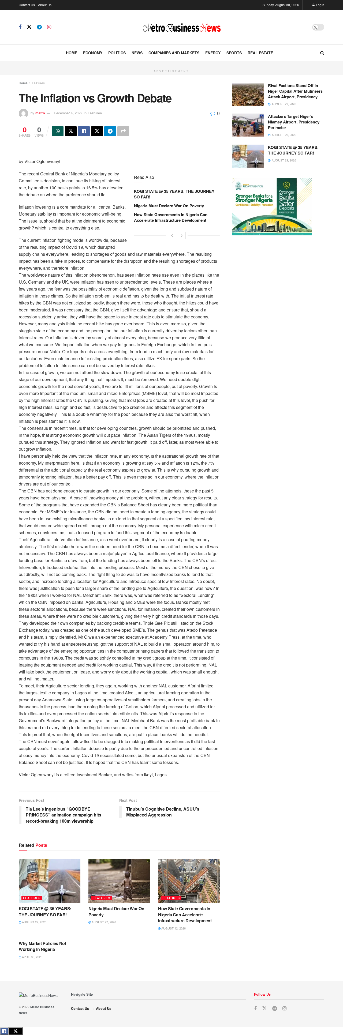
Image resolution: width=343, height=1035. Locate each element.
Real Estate (260, 52)
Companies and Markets (173, 52)
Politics (117, 52)
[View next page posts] (182, 235)
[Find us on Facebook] (20, 27)
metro (40, 112)
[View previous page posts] (172, 235)
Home (71, 52)
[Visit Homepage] (181, 27)
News (137, 52)
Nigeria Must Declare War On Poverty (169, 206)
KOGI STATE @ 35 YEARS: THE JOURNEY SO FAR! (174, 194)
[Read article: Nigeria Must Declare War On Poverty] (119, 881)
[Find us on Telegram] (39, 27)
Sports (234, 52)
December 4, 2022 (68, 112)
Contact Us (27, 4)
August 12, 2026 (173, 928)
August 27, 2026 (103, 922)
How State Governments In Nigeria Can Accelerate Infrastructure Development (170, 217)
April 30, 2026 (31, 957)
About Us (44, 4)
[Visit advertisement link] (171, 64)
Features (38, 83)
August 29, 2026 (33, 922)
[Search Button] (322, 53)
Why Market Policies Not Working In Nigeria (42, 946)
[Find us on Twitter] (29, 27)
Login (319, 4)
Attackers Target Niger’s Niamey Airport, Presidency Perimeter (293, 121)
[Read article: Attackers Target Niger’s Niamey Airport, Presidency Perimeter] (248, 125)
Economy (92, 52)
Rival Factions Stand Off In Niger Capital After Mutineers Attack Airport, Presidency (295, 91)
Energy (213, 52)
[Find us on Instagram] (49, 27)
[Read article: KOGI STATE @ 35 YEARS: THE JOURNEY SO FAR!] (49, 881)
